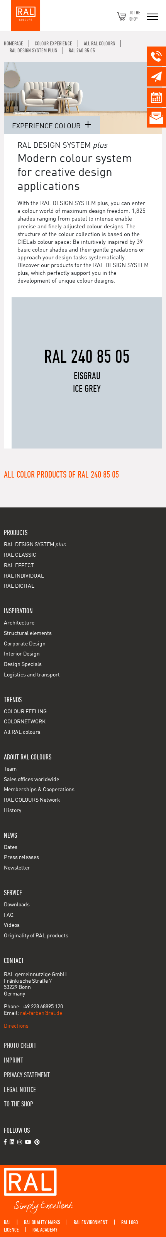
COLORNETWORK (25, 722)
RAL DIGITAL (19, 586)
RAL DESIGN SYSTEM (35, 544)
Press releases (21, 857)
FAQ (9, 915)
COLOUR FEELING (25, 711)
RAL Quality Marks (42, 1222)
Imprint (13, 1060)
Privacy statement (27, 1075)
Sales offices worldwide (31, 779)
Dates (10, 847)
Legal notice (20, 1090)
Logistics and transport (32, 675)
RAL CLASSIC (20, 555)
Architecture (19, 623)
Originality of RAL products (36, 936)
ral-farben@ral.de (41, 1013)
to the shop (18, 1104)
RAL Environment (91, 1222)
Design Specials (23, 664)
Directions (16, 1026)
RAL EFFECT (19, 565)
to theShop (134, 16)
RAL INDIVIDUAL (24, 576)
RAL (7, 1222)
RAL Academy (45, 1230)
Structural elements (28, 633)
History (12, 810)
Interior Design (22, 654)
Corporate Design (25, 644)
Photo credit (20, 1045)
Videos (12, 925)
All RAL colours (22, 732)
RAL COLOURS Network (32, 800)
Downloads (17, 904)
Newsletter (17, 868)
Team (10, 769)
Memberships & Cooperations (39, 789)
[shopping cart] (121, 16)
